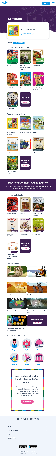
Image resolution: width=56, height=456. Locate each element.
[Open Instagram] (21, 419)
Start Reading (27, 33)
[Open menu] (53, 3)
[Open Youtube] (24, 419)
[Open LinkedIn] (38, 419)
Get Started (27, 402)
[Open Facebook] (18, 419)
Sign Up (46, 3)
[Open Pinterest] (31, 419)
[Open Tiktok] (35, 419)
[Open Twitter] (28, 419)
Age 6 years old (19, 42)
